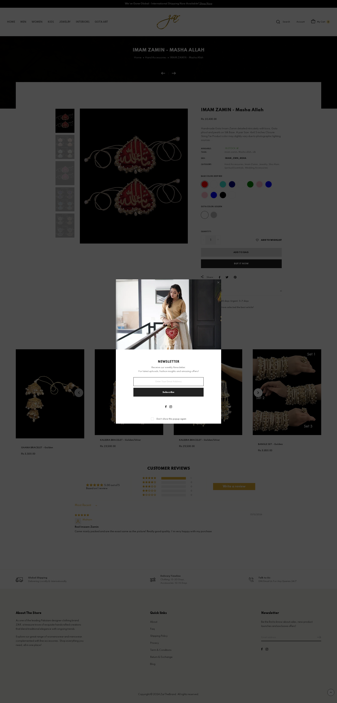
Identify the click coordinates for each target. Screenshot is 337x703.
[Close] (218, 282)
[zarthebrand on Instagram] (170, 407)
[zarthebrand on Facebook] (166, 407)
